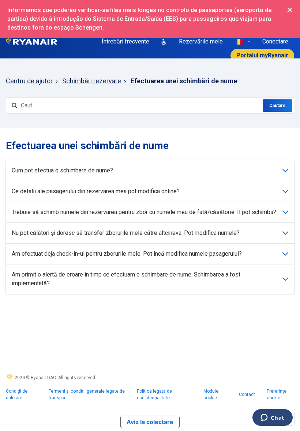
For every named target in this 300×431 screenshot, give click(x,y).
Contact (247, 394)
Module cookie (210, 394)
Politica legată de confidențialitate (154, 394)
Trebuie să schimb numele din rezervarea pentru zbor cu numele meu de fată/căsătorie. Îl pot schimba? (144, 212)
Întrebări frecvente (125, 41)
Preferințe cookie (276, 394)
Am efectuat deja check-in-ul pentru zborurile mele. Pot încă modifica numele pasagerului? (127, 253)
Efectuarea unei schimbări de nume (184, 81)
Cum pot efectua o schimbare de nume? (62, 170)
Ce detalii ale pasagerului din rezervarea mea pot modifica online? (96, 191)
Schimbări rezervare (91, 81)
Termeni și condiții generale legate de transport (87, 394)
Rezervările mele (201, 41)
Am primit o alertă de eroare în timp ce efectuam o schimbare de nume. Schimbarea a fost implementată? (126, 279)
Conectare (275, 41)
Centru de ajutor (29, 81)
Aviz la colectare (150, 422)
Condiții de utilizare (16, 394)
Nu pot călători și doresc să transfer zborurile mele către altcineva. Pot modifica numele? (126, 232)
